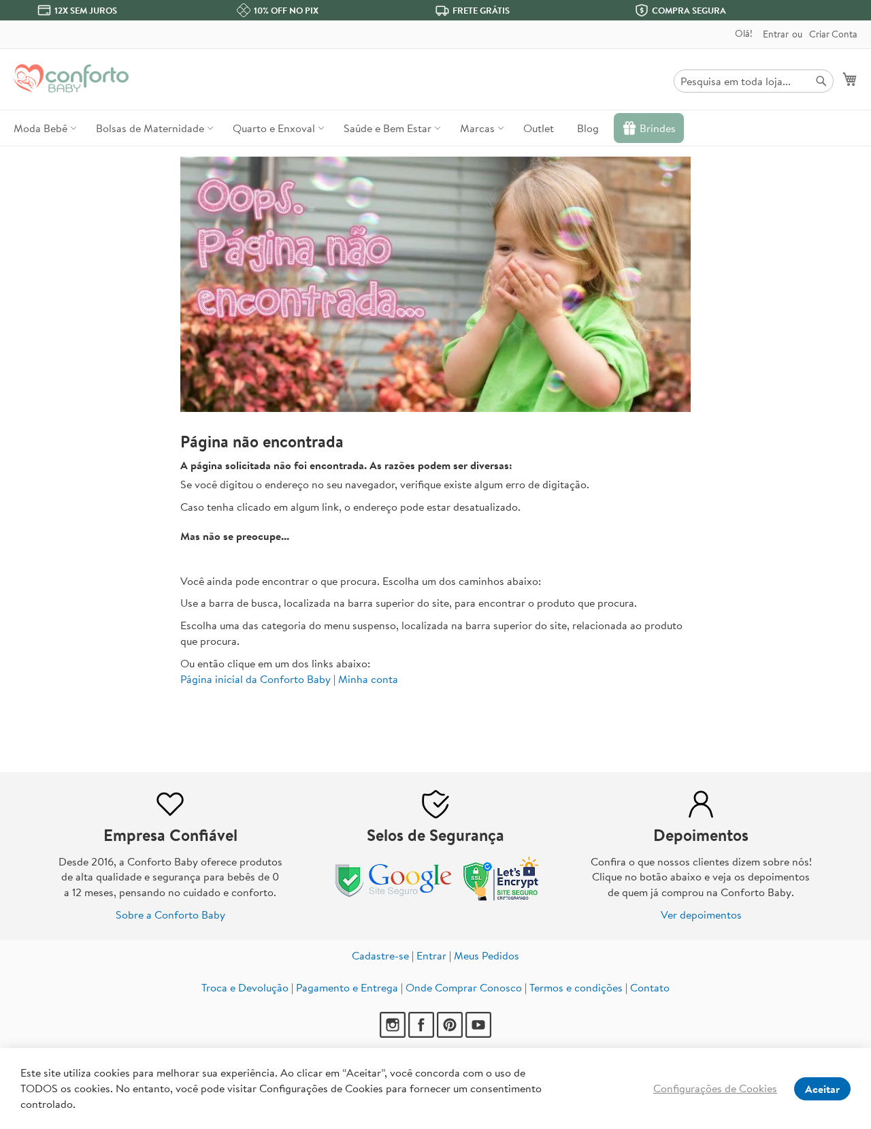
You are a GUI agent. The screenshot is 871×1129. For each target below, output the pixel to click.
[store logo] (71, 78)
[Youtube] (478, 1033)
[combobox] (754, 81)
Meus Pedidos (486, 955)
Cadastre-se (380, 955)
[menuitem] (43, 128)
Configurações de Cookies (715, 1088)
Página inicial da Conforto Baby (255, 678)
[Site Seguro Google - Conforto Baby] (395, 897)
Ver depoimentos (701, 914)
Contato (650, 987)
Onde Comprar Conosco (464, 987)
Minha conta (368, 678)
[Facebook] (422, 1033)
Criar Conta (833, 34)
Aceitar (822, 1088)
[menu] (435, 128)
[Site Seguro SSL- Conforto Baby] (501, 897)
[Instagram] (394, 1033)
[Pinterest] (451, 1033)
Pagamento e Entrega (347, 987)
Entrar (776, 34)
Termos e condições (576, 987)
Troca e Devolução (245, 987)
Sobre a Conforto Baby (170, 914)
